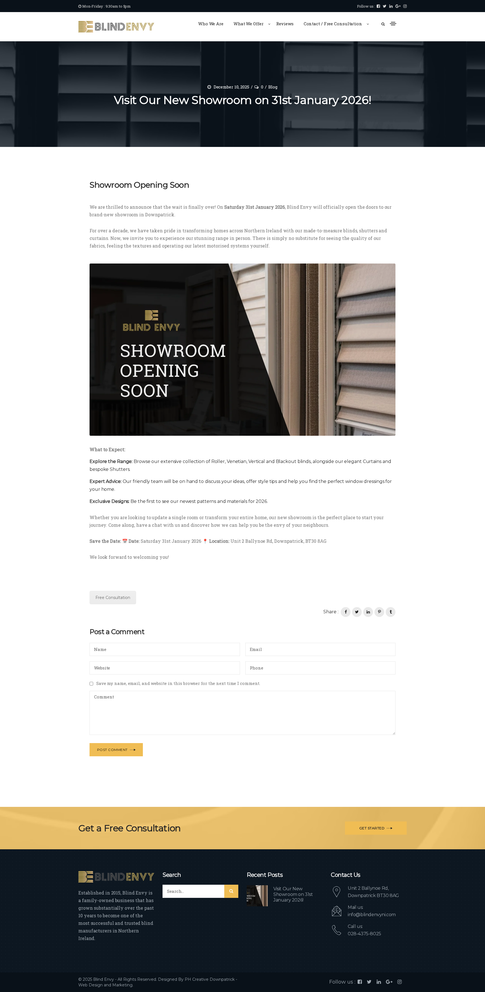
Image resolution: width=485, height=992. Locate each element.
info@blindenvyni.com (372, 914)
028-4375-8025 (364, 933)
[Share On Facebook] (346, 612)
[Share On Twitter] (357, 612)
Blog (273, 87)
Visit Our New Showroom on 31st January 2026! (293, 894)
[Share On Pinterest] (379, 612)
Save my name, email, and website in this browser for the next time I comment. (178, 683)
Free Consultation (112, 597)
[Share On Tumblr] (390, 612)
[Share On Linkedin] (368, 612)
